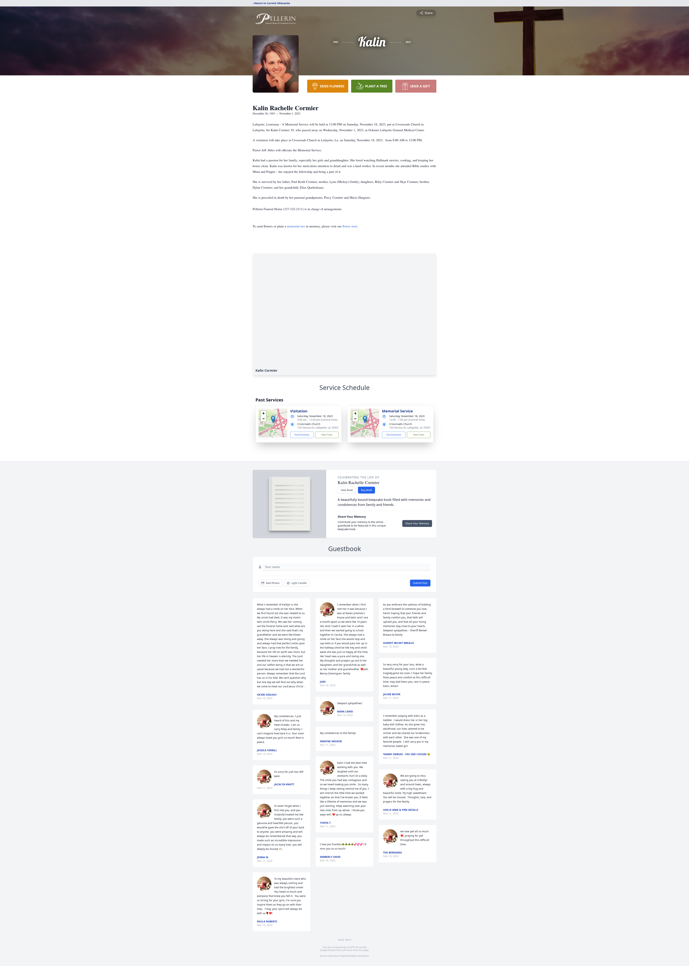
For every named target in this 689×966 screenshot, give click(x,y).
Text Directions (301, 434)
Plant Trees (326, 434)
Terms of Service (354, 950)
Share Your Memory (417, 523)
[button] (273, 419)
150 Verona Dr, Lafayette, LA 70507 (318, 427)
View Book (347, 490)
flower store (349, 226)
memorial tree (296, 226)
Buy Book (366, 490)
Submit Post (420, 583)
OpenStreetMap (348, 955)
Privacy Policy (334, 950)
